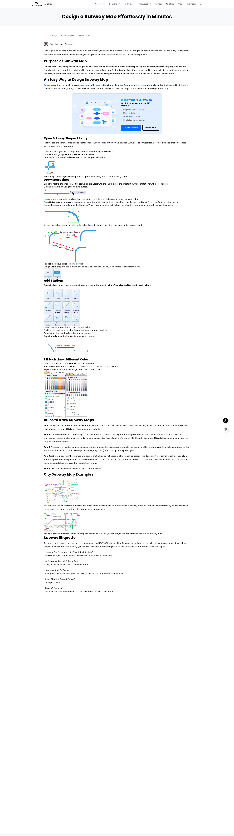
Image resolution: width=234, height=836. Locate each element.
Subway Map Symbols (138, 142)
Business (158, 4)
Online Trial (150, 127)
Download (170, 4)
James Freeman (66, 44)
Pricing (181, 4)
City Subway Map (84, 509)
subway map (150, 66)
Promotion (191, 4)
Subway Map (99, 509)
